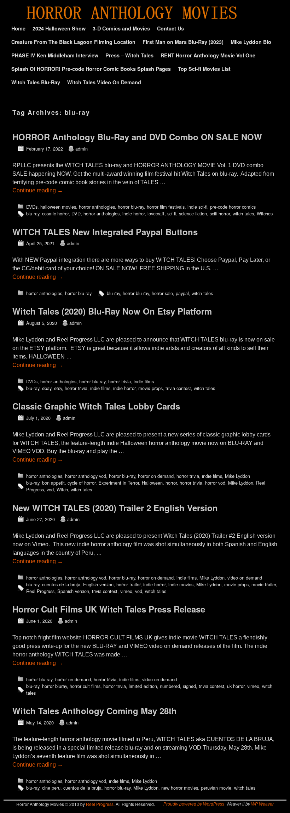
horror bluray (54, 686)
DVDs (31, 206)
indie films (144, 381)
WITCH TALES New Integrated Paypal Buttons (105, 232)
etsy (58, 388)
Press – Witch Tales (129, 55)
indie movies (180, 584)
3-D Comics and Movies (121, 28)
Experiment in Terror (118, 482)
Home (18, 28)
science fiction (193, 213)
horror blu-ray (131, 206)
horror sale (162, 293)
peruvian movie (216, 787)
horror (171, 482)
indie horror (133, 213)
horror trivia (119, 381)
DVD (76, 213)
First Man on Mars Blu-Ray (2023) (183, 41)
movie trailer (263, 584)
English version (98, 584)
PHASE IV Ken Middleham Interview (54, 55)
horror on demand (156, 476)
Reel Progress (40, 591)
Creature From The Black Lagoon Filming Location (73, 41)
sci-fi (171, 213)
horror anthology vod (85, 476)
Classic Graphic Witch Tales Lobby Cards (96, 406)
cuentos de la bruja (61, 584)
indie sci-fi (197, 206)
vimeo (126, 591)
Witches (265, 213)
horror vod (215, 482)
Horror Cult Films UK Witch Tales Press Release (108, 609)
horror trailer (128, 584)
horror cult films (85, 686)
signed (189, 686)
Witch (62, 489)
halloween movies (58, 206)
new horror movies (179, 787)
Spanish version (73, 591)
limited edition (143, 686)
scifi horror (220, 213)
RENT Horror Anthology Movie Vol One (208, 55)
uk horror (235, 686)
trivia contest (178, 388)
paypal (182, 293)
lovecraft (155, 213)
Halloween (152, 482)
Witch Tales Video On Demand (104, 82)
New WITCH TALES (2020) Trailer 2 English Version (115, 508)
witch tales (243, 213)
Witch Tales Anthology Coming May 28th (94, 711)
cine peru (51, 787)
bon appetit (53, 482)
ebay (46, 388)
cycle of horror (81, 482)
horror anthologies (97, 206)
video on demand (244, 577)
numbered (170, 686)
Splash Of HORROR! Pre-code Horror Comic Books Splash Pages (91, 68)
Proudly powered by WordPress (193, 804)
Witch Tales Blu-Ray (35, 82)
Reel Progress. (100, 804)
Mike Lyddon (237, 476)
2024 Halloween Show (59, 28)
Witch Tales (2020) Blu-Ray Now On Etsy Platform (112, 311)
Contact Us (170, 28)
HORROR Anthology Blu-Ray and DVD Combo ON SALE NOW (137, 137)
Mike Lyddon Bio (251, 41)
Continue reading (37, 190)
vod (50, 489)
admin (81, 148)
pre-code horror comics (233, 206)
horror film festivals (166, 206)
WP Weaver (262, 804)
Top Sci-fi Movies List (204, 68)
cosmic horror (55, 213)
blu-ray (32, 213)
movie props (150, 388)
